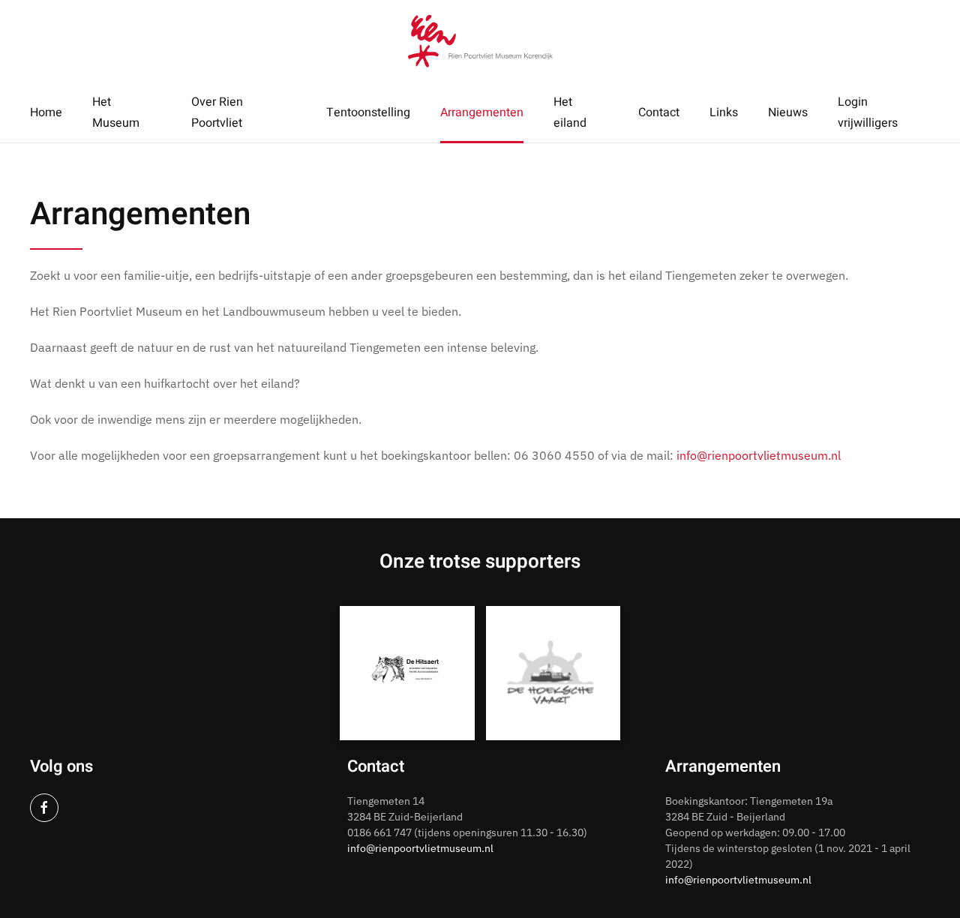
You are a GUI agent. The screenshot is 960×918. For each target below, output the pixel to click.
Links (724, 113)
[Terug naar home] (480, 41)
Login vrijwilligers (868, 112)
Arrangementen (482, 113)
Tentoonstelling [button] (368, 113)
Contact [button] (659, 113)
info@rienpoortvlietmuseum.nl (758, 455)
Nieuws (788, 113)
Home (46, 113)
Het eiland (570, 112)
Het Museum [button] (116, 112)
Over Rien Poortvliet (217, 112)
